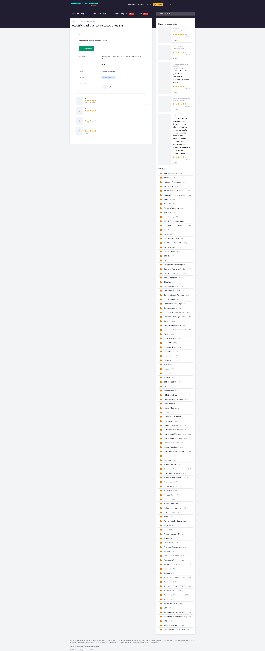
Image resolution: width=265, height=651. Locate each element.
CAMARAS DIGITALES (172, 243)
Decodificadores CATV (172, 325)
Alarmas (167, 178)
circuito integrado (170, 278)
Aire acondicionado (171, 173)
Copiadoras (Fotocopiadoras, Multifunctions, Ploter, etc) (175, 317)
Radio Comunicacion (171, 556)
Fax (165, 364)
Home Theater (169, 404)
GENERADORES (170, 382)
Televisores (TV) (170, 590)
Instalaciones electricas (88, 22)
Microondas (168, 482)
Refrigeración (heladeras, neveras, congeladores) (175, 564)
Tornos (166, 599)
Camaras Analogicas (171, 238)
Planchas (167, 525)
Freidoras (167, 373)
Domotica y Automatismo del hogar (175, 330)
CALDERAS (168, 234)
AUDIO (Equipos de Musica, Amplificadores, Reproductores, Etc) (174, 191)
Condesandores (170, 299)
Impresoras (168, 421)
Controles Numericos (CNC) (174, 312)
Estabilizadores (169, 360)
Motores (167, 499)
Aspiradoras (168, 186)
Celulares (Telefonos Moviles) (175, 269)
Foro (143, 13)
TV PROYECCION (170, 603)
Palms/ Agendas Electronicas (175, 521)
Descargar (88, 48)
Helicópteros (169, 391)
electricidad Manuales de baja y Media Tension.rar (181, 30)
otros (166, 517)
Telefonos (168, 582)
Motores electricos (171, 504)
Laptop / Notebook (171, 447)
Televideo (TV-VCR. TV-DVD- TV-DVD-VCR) (175, 586)
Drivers (167, 334)
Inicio (73, 22)
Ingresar (168, 4)
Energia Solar (169, 356)
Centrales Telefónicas (172, 273)
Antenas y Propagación (172, 182)
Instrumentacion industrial (174, 430)
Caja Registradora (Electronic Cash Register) (175, 225)
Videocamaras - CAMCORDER (175, 630)
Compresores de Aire (172, 291)
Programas (168, 538)
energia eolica (169, 351)
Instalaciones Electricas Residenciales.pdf (180, 48)
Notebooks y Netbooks (172, 508)
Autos (166, 199)
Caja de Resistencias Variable (175, 221)
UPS (165, 608)
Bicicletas (167, 212)
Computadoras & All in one (174, 295)
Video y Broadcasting (172, 625)
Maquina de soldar (171, 464)
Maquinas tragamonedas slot (175, 477)
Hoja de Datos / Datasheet (174, 399)
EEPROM (167, 343)
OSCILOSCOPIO (170, 512)
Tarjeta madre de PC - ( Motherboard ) (175, 577)
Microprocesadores (171, 486)
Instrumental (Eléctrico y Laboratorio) (175, 434)
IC (165, 412)
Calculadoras (169, 230)
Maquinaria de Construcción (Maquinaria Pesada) (175, 469)
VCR (165, 621)
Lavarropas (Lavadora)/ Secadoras (175, 451)
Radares (167, 551)
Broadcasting (169, 217)
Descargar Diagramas (80, 13)
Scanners (167, 569)
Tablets (167, 573)
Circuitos (167, 282)
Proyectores (168, 543)
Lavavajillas (168, 456)
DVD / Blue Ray (170, 338)
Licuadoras (168, 460)
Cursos (166, 321)
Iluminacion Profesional (172, 417)
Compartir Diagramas (102, 13)
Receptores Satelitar (171, 560)
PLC (165, 530)
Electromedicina (170, 347)
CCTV (166, 260)
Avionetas (168, 204)
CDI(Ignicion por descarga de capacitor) (175, 265)
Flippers (167, 369)
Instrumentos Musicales (173, 438)
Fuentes (167, 378)
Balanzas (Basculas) (171, 208)
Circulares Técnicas (171, 286)
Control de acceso (170, 308)
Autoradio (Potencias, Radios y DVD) (175, 195)
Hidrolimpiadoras (170, 395)
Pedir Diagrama (124, 13)
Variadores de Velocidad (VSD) (175, 617)
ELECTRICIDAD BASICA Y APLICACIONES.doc (181, 99)
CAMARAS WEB (170, 247)
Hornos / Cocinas (170, 408)
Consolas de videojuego (173, 304)
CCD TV (167, 256)
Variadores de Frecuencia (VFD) (175, 612)
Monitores (168, 490)
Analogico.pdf (177, 116)
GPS (165, 386)
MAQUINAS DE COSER (173, 473)
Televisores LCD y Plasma (174, 595)
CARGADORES (170, 251)
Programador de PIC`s (172, 534)
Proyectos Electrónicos (172, 547)
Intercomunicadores (171, 443)
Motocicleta (168, 495)
